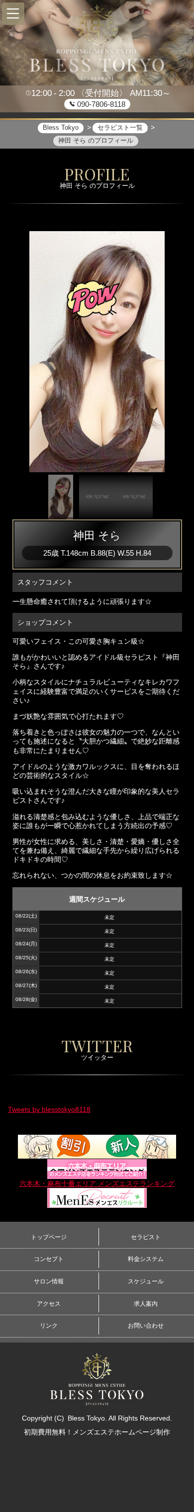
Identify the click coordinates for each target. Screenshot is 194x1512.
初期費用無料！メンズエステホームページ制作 (97, 1432)
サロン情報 (49, 1281)
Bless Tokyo (86, 1418)
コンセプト (49, 1259)
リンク (49, 1325)
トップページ (49, 1237)
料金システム (146, 1259)
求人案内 (146, 1303)
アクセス (49, 1303)
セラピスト (146, 1237)
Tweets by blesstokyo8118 (49, 1109)
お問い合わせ (146, 1325)
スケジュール (146, 1281)
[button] (13, 13)
